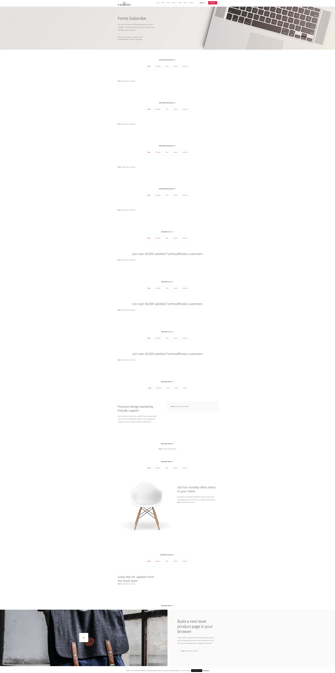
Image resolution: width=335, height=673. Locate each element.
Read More (205, 670)
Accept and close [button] (196, 670)
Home (157, 2)
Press (180, 2)
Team (168, 2)
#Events (174, 2)
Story (163, 2)
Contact (191, 2)
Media (185, 2)
